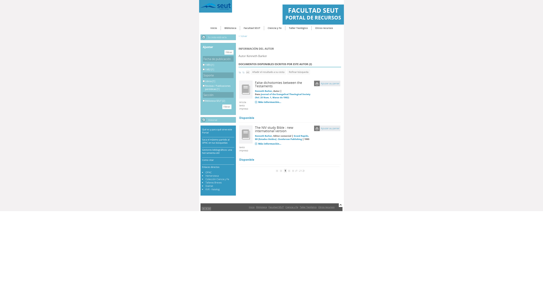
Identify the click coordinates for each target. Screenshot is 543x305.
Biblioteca (230, 28)
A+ (209, 208)
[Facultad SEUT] (216, 6)
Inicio (213, 28)
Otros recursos (324, 28)
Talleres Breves (213, 182)
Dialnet (209, 186)
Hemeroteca (212, 175)
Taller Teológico (298, 28)
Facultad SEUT (252, 28)
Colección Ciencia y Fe (217, 179)
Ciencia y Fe (275, 28)
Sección (208, 95)
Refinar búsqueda (298, 72)
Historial (212, 120)
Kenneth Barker (263, 91)
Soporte (208, 75)
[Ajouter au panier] (317, 83)
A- (204, 208)
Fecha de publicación (217, 59)
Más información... (269, 102)
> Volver (243, 36)
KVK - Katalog (212, 189)
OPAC (208, 172)
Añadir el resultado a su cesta (268, 72)
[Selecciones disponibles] (247, 72)
